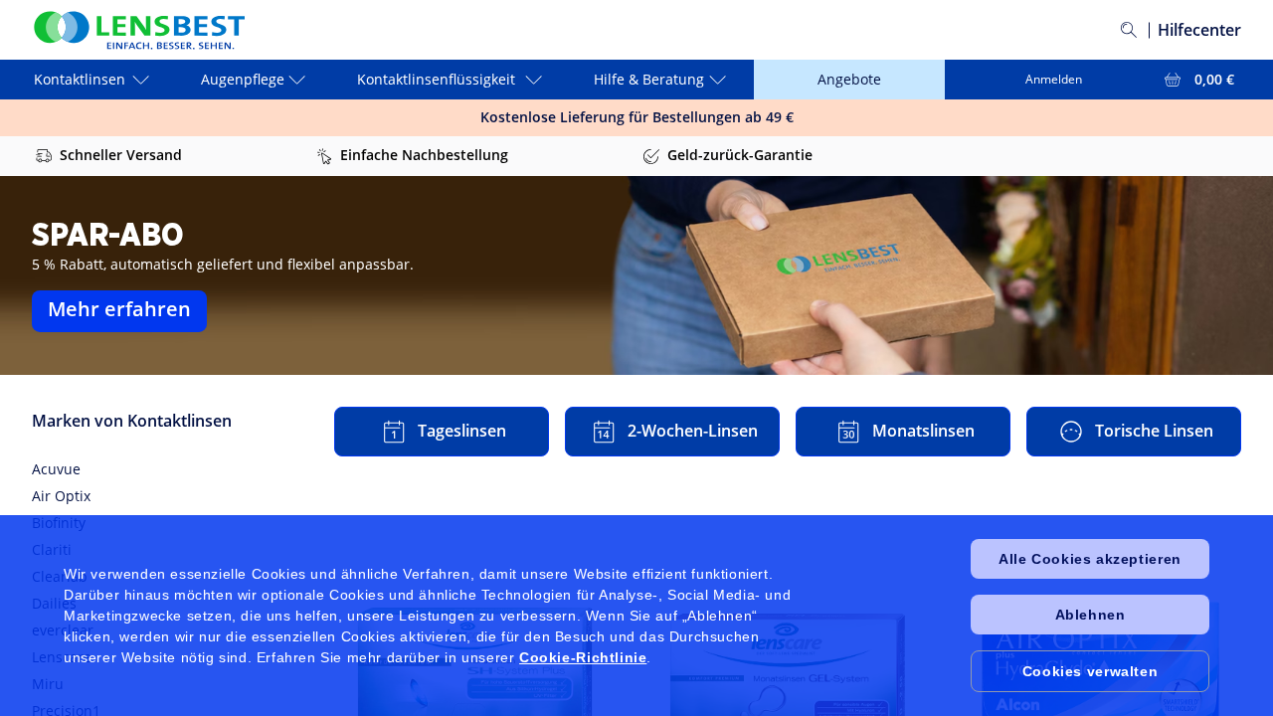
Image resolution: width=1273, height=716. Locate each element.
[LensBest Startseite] (138, 30)
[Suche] (1129, 30)
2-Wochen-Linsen (693, 431)
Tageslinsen (462, 431)
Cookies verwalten (1090, 671)
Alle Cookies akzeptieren (1090, 559)
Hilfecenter (1199, 30)
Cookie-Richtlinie (582, 657)
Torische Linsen (1154, 431)
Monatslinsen (923, 431)
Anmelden (1053, 79)
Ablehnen (1090, 615)
